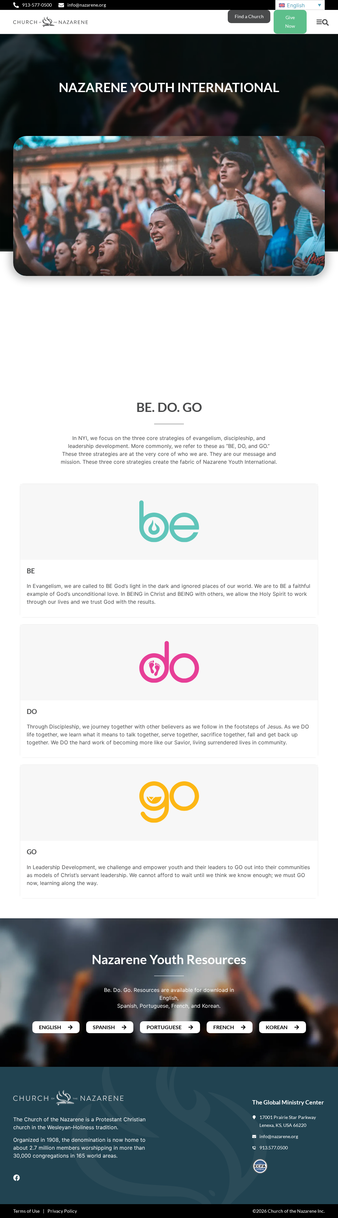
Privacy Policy (62, 1211)
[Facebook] (16, 1177)
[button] (319, 22)
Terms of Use (26, 1211)
